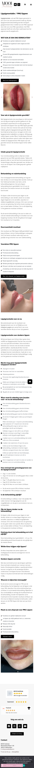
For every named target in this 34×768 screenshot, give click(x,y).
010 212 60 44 (6, 752)
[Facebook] (15, 4)
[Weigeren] (32, 762)
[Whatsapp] (20, 726)
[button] (31, 4)
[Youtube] (25, 726)
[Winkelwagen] (25, 4)
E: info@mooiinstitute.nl (7, 749)
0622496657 (15, 752)
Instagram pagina (6, 327)
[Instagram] (18, 4)
